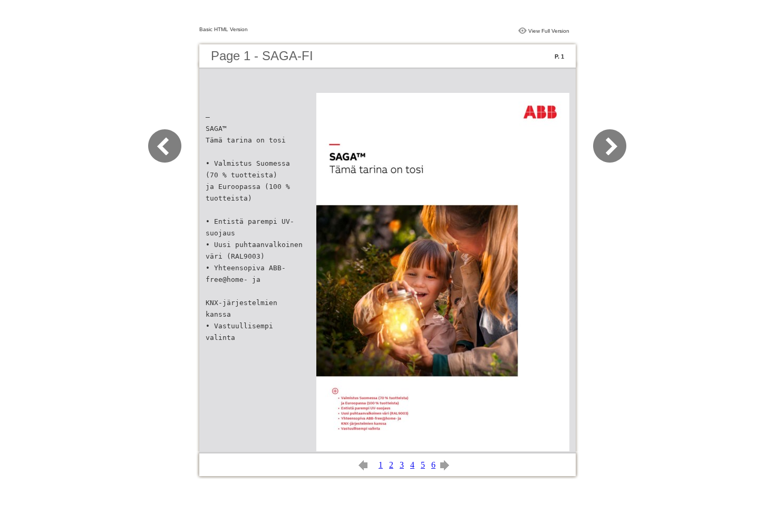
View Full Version (548, 31)
